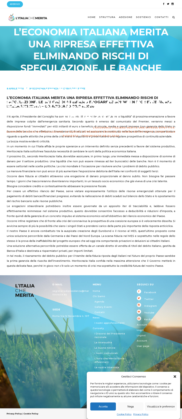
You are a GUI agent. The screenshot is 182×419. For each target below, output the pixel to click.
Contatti (100, 312)
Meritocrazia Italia (21, 127)
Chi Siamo (99, 296)
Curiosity (98, 328)
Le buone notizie (105, 348)
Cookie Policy (124, 414)
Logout (141, 335)
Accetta (103, 406)
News (96, 317)
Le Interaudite (103, 342)
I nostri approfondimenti (110, 323)
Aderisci (15, 4)
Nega (130, 406)
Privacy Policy (140, 414)
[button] (175, 376)
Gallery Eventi (103, 307)
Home (96, 291)
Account (142, 324)
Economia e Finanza (75, 127)
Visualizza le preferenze (161, 406)
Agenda (99, 301)
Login (140, 330)
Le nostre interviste (107, 367)
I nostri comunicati (106, 353)
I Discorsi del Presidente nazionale (110, 335)
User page (143, 346)
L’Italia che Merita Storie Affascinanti (110, 360)
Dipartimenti (47, 127)
